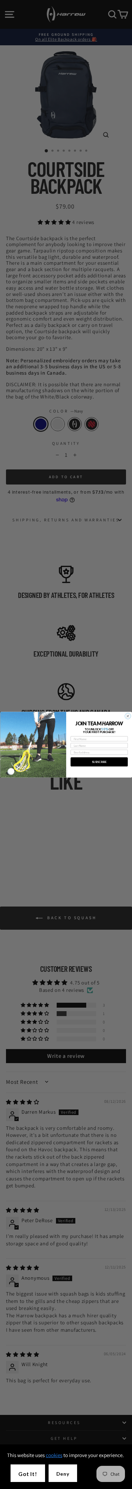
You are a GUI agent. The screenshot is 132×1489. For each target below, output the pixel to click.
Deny (62, 1474)
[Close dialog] (128, 716)
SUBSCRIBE (99, 761)
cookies (54, 1455)
